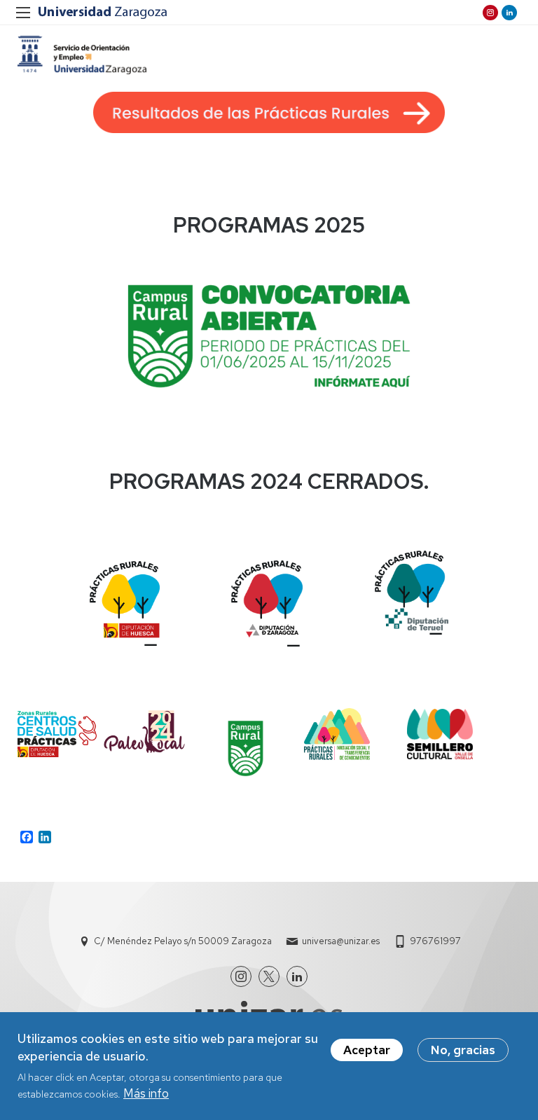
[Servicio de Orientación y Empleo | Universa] (82, 55)
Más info (146, 1093)
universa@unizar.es (341, 941)
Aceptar (366, 1050)
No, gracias (463, 1050)
